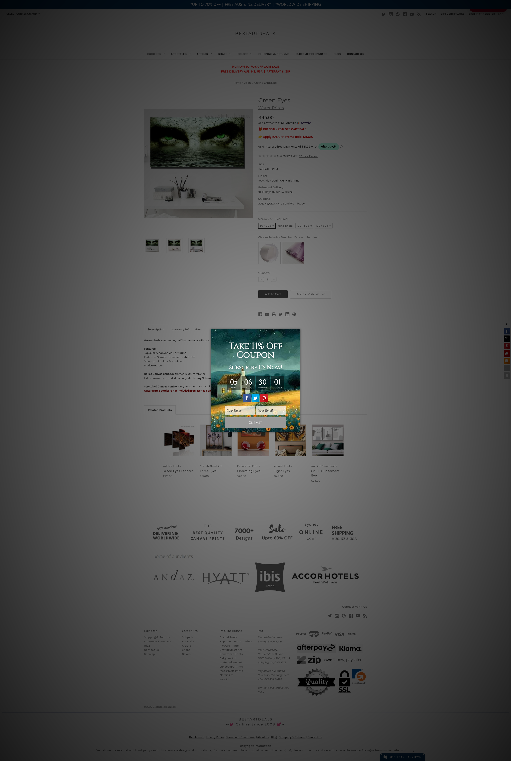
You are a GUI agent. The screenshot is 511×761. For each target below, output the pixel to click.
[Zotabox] (297, 428)
